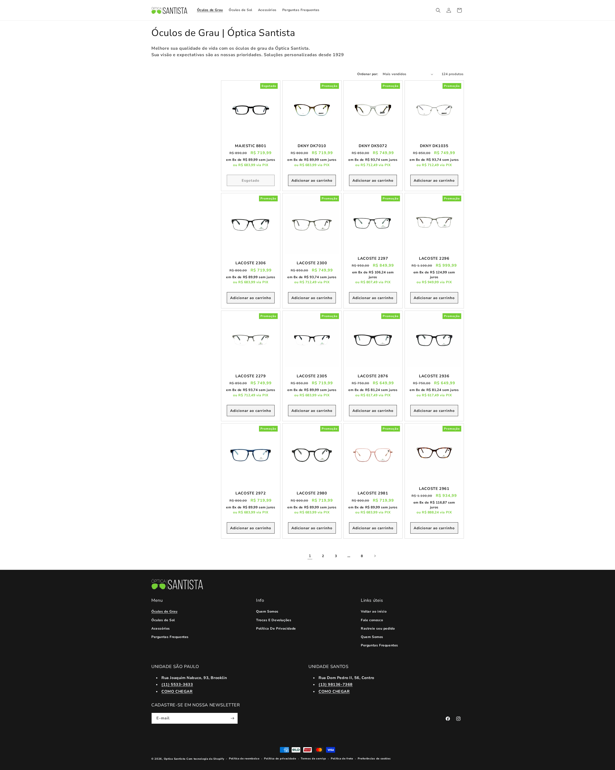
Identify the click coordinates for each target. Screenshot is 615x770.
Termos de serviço (313, 758)
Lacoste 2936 (434, 376)
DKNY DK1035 (434, 146)
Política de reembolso (244, 758)
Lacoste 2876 (373, 376)
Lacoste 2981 (373, 493)
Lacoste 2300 (312, 263)
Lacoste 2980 (312, 493)
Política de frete (342, 758)
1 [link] (310, 556)
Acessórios (160, 628)
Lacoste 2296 (434, 258)
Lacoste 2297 (373, 258)
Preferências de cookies (374, 758)
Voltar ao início (374, 611)
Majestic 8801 (250, 146)
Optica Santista (175, 759)
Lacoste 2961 (434, 488)
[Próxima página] (374, 556)
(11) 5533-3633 (177, 684)
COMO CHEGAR (177, 691)
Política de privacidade (280, 758)
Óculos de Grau (164, 611)
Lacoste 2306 (250, 263)
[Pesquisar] (438, 10)
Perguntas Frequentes (170, 637)
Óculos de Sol (163, 620)
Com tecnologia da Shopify (205, 759)
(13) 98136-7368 (336, 684)
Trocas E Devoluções (273, 620)
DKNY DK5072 (373, 146)
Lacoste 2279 (250, 376)
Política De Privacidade (276, 628)
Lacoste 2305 (312, 376)
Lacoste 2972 (250, 493)
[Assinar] (232, 718)
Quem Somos (267, 611)
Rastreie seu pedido (378, 628)
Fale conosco (372, 620)
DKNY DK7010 (311, 146)
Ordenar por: (367, 74)
